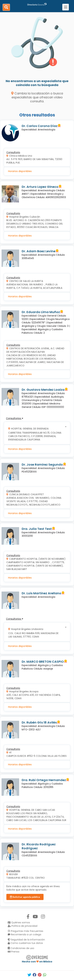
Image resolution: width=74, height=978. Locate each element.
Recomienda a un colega (25, 934)
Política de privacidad (24, 926)
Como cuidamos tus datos (26, 943)
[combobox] (36, 433)
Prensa (14, 951)
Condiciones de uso (22, 948)
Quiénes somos (20, 922)
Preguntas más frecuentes (26, 931)
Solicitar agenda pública (26, 896)
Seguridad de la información (27, 939)
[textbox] (36, 433)
